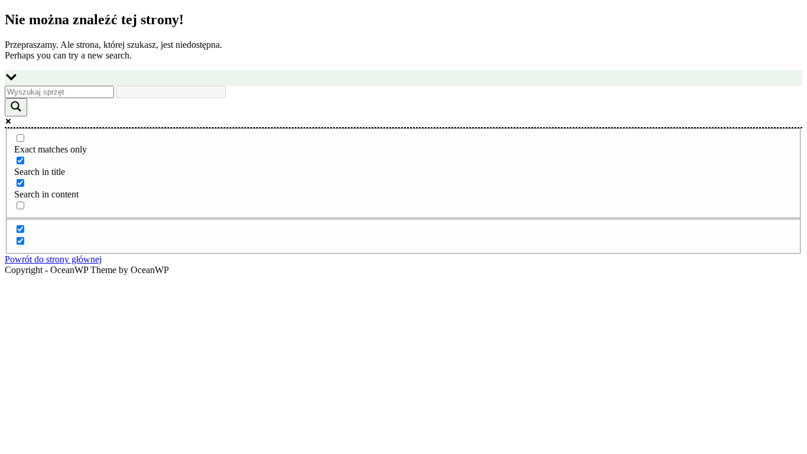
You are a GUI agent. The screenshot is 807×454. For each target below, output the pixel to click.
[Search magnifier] (16, 107)
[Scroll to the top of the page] (8, 280)
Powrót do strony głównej (53, 259)
